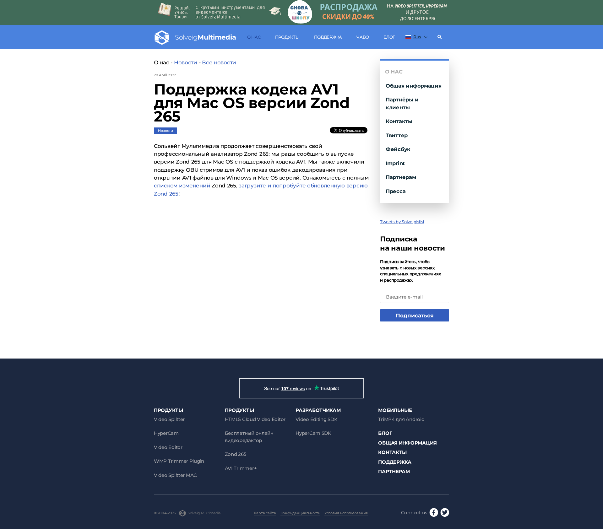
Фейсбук (398, 149)
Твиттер (397, 135)
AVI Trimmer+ (241, 468)
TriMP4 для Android (401, 419)
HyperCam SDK (313, 433)
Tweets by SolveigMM (402, 221)
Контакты (399, 121)
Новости (185, 62)
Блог (389, 37)
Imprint (395, 163)
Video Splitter (169, 419)
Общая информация (414, 86)
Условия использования (346, 513)
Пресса (395, 191)
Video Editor (168, 447)
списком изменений (182, 185)
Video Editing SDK (316, 419)
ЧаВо (362, 37)
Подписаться (415, 315)
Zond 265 (236, 454)
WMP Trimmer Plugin (179, 461)
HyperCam (166, 433)
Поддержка (328, 37)
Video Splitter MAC (175, 475)
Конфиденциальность (300, 513)
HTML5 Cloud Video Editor (255, 419)
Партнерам (401, 177)
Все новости (219, 62)
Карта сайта (265, 513)
